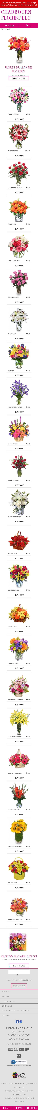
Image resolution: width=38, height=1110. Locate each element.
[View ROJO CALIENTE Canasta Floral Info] (19, 539)
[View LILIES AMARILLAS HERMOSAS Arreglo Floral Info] (19, 722)
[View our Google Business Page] (20, 1023)
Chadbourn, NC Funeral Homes (13, 1084)
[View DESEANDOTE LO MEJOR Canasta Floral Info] (19, 759)
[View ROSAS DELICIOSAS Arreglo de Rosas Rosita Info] (19, 283)
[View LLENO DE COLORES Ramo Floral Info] (19, 576)
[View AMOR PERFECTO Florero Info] (19, 136)
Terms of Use (19, 1102)
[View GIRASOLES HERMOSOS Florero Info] (19, 832)
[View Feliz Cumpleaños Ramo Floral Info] (19, 649)
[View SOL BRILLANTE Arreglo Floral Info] (19, 868)
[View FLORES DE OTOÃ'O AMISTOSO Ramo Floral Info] (19, 905)
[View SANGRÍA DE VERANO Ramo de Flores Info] (19, 795)
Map (19, 1108)
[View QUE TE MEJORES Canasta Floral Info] (19, 429)
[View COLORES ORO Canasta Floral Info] (19, 612)
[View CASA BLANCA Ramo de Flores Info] (19, 319)
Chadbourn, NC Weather (14, 1091)
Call (7, 1108)
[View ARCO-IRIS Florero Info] (19, 356)
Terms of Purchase (25, 1098)
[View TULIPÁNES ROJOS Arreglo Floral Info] (19, 466)
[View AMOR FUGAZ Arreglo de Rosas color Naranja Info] (19, 210)
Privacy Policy (10, 1098)
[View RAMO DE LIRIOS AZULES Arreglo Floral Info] (19, 393)
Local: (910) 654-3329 (19, 1038)
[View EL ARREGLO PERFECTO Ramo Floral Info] (19, 502)
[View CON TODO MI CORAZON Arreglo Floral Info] (19, 685)
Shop (11, 25)
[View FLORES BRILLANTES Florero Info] (19, 49)
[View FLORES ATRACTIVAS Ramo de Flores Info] (19, 246)
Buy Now (18, 78)
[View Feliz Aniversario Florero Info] (19, 100)
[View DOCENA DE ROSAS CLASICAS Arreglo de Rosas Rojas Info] (19, 173)
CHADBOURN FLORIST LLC (16, 15)
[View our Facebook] (17, 1023)
